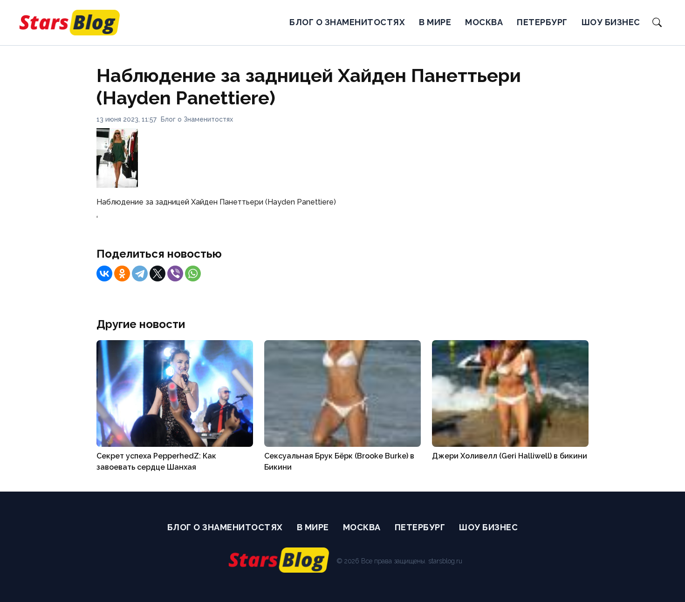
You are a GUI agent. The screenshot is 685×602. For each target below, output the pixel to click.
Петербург (542, 22)
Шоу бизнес (611, 22)
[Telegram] (140, 273)
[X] (157, 273)
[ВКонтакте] (104, 273)
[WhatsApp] (193, 273)
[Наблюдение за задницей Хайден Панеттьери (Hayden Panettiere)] (117, 185)
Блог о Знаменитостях (347, 22)
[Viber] (175, 273)
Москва (484, 22)
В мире (435, 22)
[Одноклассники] (122, 273)
